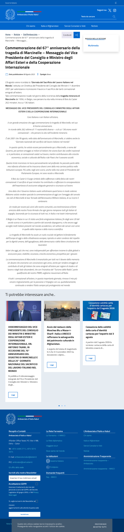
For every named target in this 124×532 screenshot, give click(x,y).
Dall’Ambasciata (30, 34)
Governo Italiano (11, 3)
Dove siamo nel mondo (55, 450)
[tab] (59, 405)
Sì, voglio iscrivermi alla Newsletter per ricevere (22, 501)
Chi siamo (87, 435)
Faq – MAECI (51, 477)
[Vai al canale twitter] (109, 10)
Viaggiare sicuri (52, 445)
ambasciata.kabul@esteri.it (26, 456)
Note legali (10, 523)
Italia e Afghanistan (92, 440)
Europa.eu (54, 467)
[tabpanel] (23, 352)
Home (8, 34)
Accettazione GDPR (18, 483)
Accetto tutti (100, 527)
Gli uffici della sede (16, 467)
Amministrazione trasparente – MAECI (99, 468)
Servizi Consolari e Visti (93, 445)
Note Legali (13, 495)
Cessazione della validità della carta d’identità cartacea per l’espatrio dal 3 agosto (100, 332)
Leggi (14, 394)
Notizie (17, 34)
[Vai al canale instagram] (114, 10)
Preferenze (101, 524)
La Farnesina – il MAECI (55, 435)
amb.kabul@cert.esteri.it (22, 462)
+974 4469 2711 (19, 448)
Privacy (36, 492)
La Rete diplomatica (54, 440)
